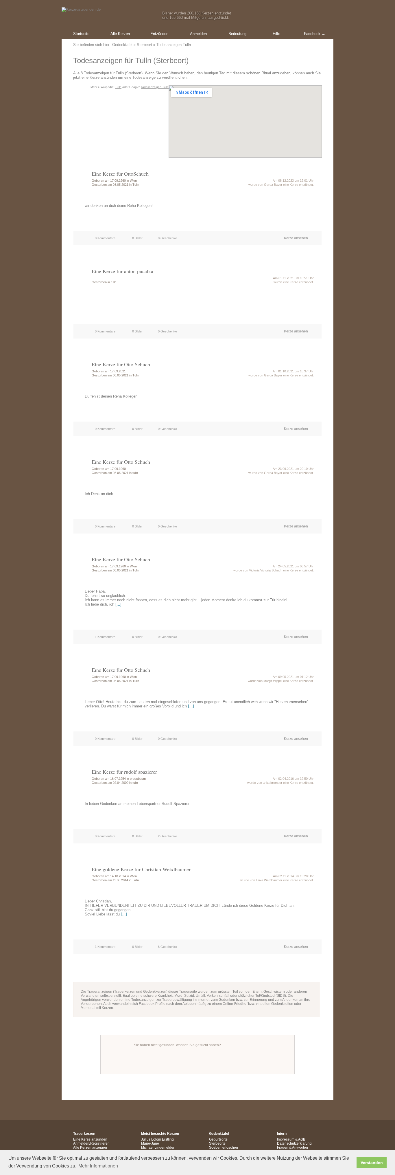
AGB (301, 1139)
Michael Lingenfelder (157, 1147)
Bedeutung (237, 34)
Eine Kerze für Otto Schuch (121, 364)
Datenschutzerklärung (294, 1143)
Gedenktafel (122, 45)
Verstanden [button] (372, 1162)
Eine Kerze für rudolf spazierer (124, 771)
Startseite (81, 34)
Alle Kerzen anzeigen (90, 1147)
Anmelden (198, 34)
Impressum (285, 1139)
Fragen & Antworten (292, 1147)
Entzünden (159, 34)
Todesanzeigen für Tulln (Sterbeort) (131, 60)
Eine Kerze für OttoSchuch (120, 173)
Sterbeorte (217, 1143)
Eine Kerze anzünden (90, 1139)
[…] (118, 604)
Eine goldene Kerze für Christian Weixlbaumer (141, 869)
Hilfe (276, 34)
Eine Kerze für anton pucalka (122, 271)
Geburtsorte (218, 1139)
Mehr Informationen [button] (98, 1165)
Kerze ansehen (296, 238)
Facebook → (314, 34)
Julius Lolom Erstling (157, 1139)
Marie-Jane (150, 1143)
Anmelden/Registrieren (91, 1143)
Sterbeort (144, 45)
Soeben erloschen (223, 1147)
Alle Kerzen (120, 34)
